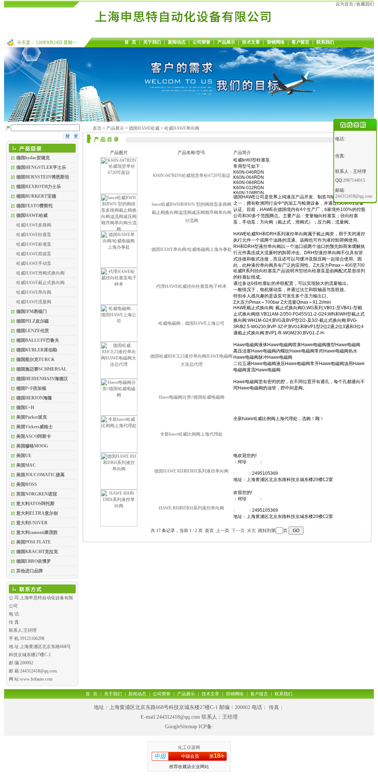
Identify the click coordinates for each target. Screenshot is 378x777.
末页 (251, 530)
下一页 (238, 530)
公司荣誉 (201, 42)
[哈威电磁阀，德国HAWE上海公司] (118, 340)
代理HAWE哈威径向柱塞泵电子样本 (191, 286)
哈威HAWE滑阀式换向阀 (40, 273)
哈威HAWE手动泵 (33, 263)
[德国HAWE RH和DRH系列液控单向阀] (118, 488)
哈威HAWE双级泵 (33, 253)
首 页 (130, 42)
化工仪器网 (189, 747)
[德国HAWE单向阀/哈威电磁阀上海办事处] (118, 266)
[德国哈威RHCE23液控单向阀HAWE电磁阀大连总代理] (118, 377)
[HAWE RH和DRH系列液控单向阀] (118, 525)
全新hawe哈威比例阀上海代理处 (191, 434)
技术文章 (251, 42)
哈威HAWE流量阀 (33, 301)
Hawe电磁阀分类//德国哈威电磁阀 (191, 397)
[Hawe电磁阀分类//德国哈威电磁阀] (118, 414)
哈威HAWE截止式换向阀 (40, 282)
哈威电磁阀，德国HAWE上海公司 (191, 323)
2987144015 (354, 180)
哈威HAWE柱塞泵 (33, 234)
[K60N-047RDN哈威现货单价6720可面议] (118, 192)
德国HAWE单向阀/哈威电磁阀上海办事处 (191, 249)
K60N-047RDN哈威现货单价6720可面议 (191, 175)
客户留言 (300, 42)
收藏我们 (365, 4)
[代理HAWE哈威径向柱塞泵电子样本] (118, 303)
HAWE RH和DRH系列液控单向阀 (191, 508)
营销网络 (276, 42)
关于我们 (152, 42)
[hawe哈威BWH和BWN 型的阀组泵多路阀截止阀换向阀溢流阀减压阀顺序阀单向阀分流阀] (118, 229)
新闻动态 (177, 42)
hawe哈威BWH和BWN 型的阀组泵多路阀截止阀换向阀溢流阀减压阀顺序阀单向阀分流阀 (191, 212)
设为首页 (344, 4)
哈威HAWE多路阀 (33, 225)
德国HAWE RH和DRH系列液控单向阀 (191, 471)
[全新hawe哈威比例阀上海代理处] (118, 451)
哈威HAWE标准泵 (33, 244)
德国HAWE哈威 (144, 128)
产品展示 (226, 42)
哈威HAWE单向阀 (33, 292)
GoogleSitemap (181, 726)
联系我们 (325, 42)
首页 (97, 128)
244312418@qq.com (178, 717)
